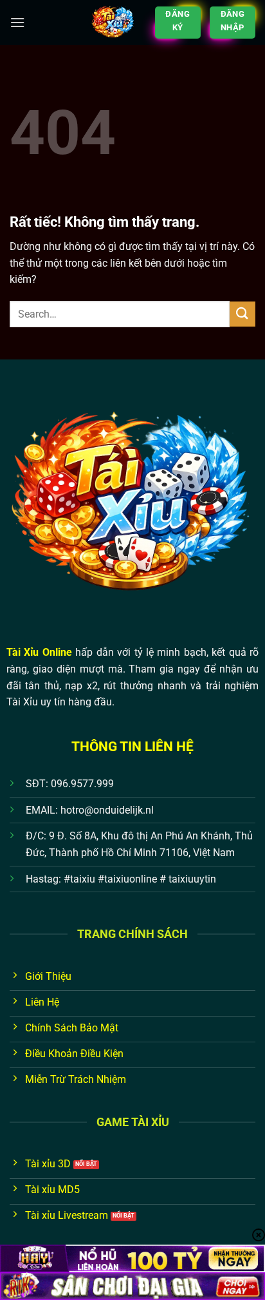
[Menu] (17, 22)
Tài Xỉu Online (39, 652)
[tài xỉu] (113, 22)
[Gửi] (242, 314)
